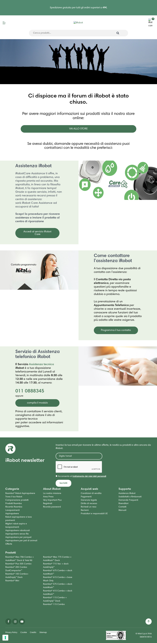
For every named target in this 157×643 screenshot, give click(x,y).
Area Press (48, 497)
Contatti (122, 507)
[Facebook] (8, 621)
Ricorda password (52, 507)
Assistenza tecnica (41, 364)
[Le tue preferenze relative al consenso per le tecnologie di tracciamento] (5, 638)
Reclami (85, 510)
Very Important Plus (52, 500)
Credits (33, 633)
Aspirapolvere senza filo (17, 534)
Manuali (122, 510)
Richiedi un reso (88, 507)
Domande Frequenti (128, 500)
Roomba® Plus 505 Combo (18, 564)
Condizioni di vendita (91, 493)
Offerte (8, 544)
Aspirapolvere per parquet (18, 537)
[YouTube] (22, 621)
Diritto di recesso (89, 504)
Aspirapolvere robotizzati (17, 531)
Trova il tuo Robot (13, 497)
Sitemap (43, 633)
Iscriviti (63, 483)
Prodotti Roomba (13, 504)
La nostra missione (52, 493)
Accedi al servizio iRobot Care (37, 233)
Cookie (23, 633)
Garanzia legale (89, 500)
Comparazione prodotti (17, 500)
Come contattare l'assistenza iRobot (113, 258)
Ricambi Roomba (13, 507)
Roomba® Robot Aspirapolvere (20, 493)
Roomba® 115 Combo (54, 604)
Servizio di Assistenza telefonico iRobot (37, 354)
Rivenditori (123, 504)
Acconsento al (81, 476)
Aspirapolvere (12, 514)
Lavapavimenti (12, 510)
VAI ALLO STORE (78, 129)
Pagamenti (86, 497)
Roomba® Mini (12, 581)
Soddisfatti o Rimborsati (130, 497)
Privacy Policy (11, 633)
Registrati (47, 504)
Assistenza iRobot (33, 166)
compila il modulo (37, 403)
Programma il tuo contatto (116, 330)
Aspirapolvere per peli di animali (21, 541)
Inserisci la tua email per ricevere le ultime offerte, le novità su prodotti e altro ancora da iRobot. (103, 447)
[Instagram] (15, 621)
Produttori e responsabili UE (94, 514)
